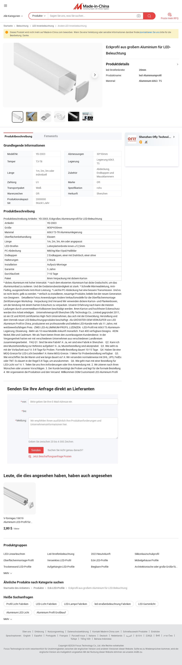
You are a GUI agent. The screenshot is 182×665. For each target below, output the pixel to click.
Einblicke (155, 631)
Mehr (7, 619)
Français (64, 635)
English (27, 635)
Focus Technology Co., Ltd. (88, 645)
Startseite (8, 25)
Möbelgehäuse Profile (147, 560)
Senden (36, 450)
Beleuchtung (22, 25)
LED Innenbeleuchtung (43, 25)
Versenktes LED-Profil (59, 560)
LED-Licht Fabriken (46, 604)
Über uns (26, 631)
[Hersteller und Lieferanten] (91, 6)
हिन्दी (158, 635)
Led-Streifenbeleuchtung (60, 554)
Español (38, 635)
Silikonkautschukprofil (147, 554)
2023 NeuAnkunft (101, 554)
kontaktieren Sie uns (150, 32)
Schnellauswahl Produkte (135, 631)
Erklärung (39, 631)
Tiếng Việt (85, 638)
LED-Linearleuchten (14, 554)
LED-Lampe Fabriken (75, 604)
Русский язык (78, 635)
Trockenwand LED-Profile (17, 566)
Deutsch (104, 635)
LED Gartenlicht (147, 604)
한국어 (139, 635)
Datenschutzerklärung (78, 631)
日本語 (149, 635)
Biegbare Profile (99, 566)
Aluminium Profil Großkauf (51, 612)
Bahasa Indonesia (102, 638)
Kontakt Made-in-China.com (105, 631)
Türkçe (74, 638)
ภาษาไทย (168, 635)
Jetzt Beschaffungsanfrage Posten (49, 456)
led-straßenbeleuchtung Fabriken (113, 604)
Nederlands (116, 635)
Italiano (92, 635)
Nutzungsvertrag (56, 631)
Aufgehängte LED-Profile (60, 566)
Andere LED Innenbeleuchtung (72, 25)
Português (51, 635)
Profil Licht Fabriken (17, 604)
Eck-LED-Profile (99, 560)
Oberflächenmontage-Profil (19, 560)
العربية (129, 635)
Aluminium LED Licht (17, 612)
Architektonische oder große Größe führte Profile (156, 566)
